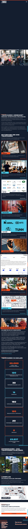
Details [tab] (14, 257)
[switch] (11, 270)
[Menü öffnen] (26, 2)
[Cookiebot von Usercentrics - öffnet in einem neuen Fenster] (24, 255)
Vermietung (4, 522)
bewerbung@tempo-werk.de (6, 353)
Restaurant (4, 524)
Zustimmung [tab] (4, 257)
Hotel (3, 525)
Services (3, 523)
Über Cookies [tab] (23, 257)
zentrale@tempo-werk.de (21, 524)
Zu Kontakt (14, 513)
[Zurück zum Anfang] (26, 517)
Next (24, 465)
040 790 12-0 (18, 522)
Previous (3, 465)
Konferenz (4, 526)
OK (22, 273)
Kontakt (3, 527)
